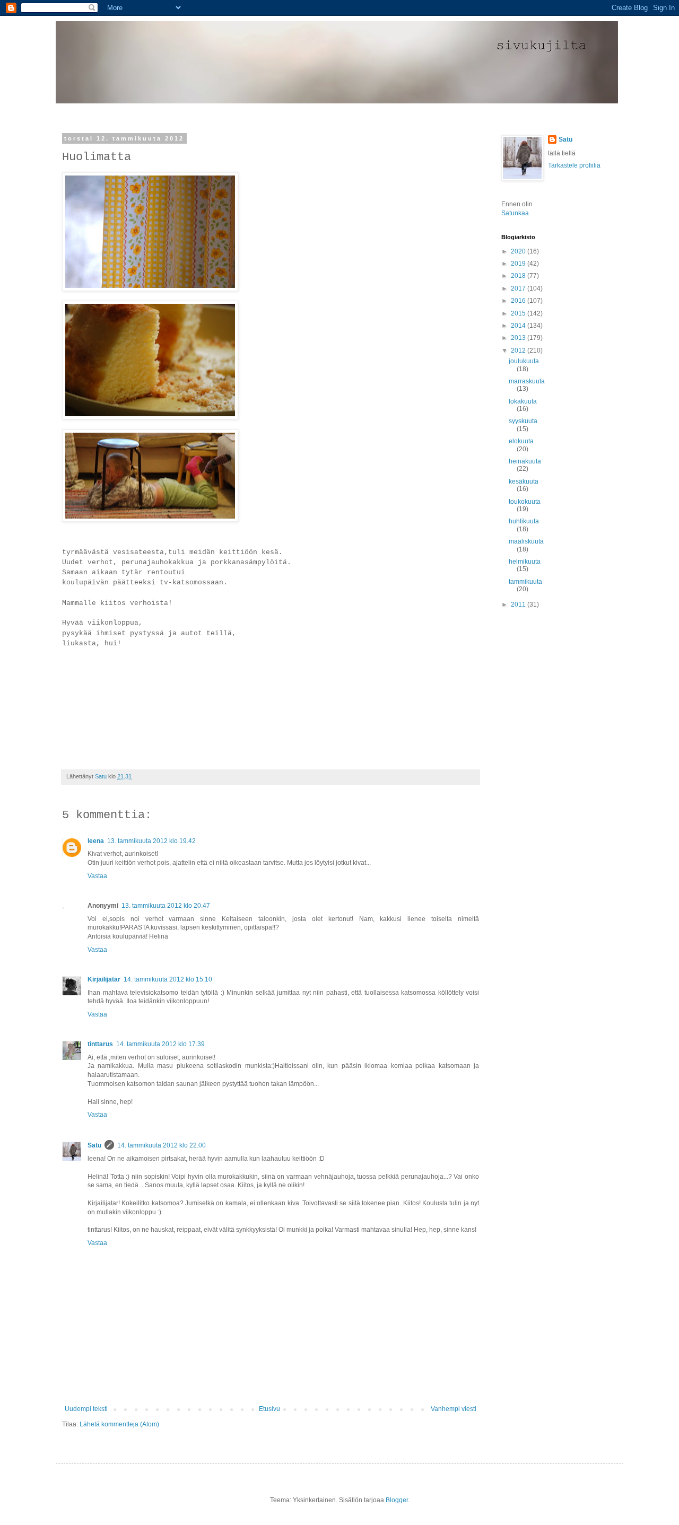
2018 (519, 275)
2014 (519, 325)
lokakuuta (523, 401)
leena (96, 841)
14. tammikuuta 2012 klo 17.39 (160, 1044)
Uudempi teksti (86, 1409)
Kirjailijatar (104, 979)
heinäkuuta (525, 461)
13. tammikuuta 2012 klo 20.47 (165, 905)
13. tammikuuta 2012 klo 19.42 (151, 841)
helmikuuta (525, 561)
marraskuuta (527, 381)
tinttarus (100, 1044)
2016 (519, 300)
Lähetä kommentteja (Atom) (119, 1424)
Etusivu (269, 1409)
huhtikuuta (524, 521)
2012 (519, 350)
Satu (94, 1145)
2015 (519, 313)
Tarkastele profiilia (574, 165)
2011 (519, 604)
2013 (519, 337)
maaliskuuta (526, 541)
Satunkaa (515, 213)
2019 (519, 263)
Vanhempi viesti (453, 1409)
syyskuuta (523, 421)
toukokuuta (525, 501)
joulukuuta (524, 361)
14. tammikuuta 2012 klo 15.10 (168, 979)
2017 (519, 288)
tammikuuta (525, 581)
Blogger (397, 1500)
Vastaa (97, 876)
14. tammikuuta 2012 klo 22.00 (161, 1145)
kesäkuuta (523, 481)
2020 (519, 251)
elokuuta (521, 441)
